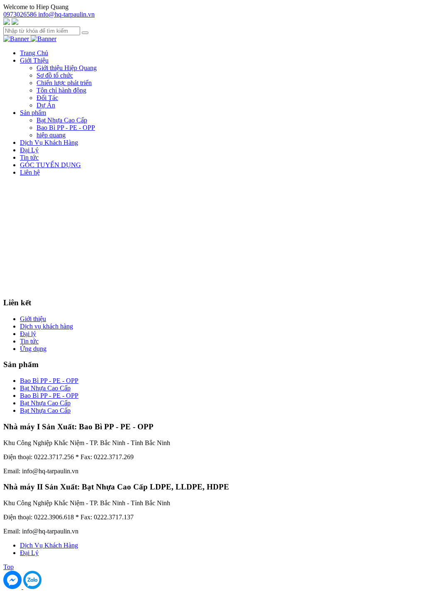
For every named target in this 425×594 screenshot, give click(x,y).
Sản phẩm (33, 112)
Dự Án (46, 105)
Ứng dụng (33, 348)
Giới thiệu (33, 318)
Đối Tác (47, 97)
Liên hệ (30, 172)
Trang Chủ (34, 52)
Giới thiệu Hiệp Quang (67, 67)
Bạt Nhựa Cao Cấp (62, 120)
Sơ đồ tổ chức (55, 75)
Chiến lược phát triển (64, 82)
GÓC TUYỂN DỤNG (50, 164)
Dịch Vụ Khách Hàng (49, 142)
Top (8, 566)
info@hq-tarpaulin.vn (66, 14)
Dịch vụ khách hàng (46, 326)
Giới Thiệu (34, 60)
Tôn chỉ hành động (61, 90)
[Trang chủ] (17, 38)
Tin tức (29, 157)
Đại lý (28, 333)
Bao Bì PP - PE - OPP (66, 127)
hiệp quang (51, 135)
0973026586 (20, 14)
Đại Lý (29, 149)
